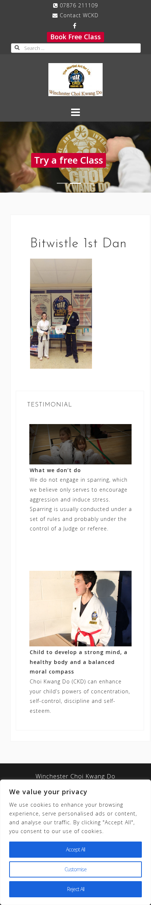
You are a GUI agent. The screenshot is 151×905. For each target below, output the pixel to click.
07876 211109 (79, 5)
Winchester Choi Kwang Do (75, 776)
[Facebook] (74, 26)
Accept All (75, 849)
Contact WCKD (79, 15)
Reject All (75, 889)
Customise (75, 869)
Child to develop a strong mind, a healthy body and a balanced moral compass (79, 662)
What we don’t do (55, 470)
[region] (75, 842)
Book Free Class (75, 36)
